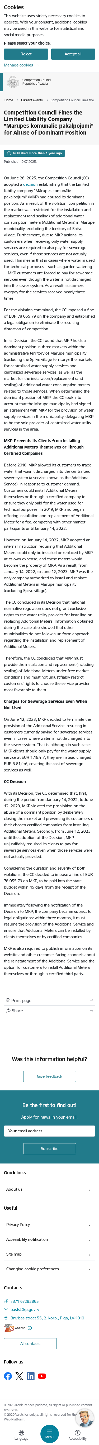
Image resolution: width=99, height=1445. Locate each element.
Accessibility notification (27, 1239)
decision (30, 184)
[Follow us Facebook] (8, 1376)
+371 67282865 (25, 1301)
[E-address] (14, 1328)
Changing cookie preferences (32, 1268)
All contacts (30, 1343)
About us (14, 1189)
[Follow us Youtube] (42, 1376)
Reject (26, 53)
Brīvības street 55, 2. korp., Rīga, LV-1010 (47, 1317)
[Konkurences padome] (51, 88)
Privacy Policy (18, 1224)
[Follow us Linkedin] (31, 1376)
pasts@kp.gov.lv (25, 1309)
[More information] (30, 1328)
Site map (14, 1254)
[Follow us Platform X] (19, 1376)
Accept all (73, 53)
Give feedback (49, 1076)
